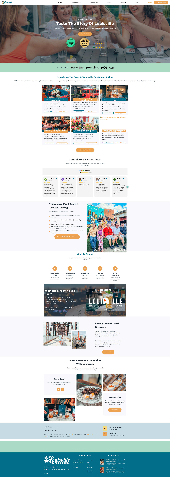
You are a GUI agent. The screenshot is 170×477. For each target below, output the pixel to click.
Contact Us (90, 460)
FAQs (109, 2)
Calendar (75, 467)
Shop (136, 2)
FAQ (88, 462)
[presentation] (102, 462)
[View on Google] (45, 179)
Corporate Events (78, 462)
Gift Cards (123, 2)
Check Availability (161, 2)
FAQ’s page (71, 434)
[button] (42, 187)
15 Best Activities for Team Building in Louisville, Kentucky (115, 468)
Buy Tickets (62, 111)
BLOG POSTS (113, 456)
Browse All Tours (77, 460)
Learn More (49, 111)
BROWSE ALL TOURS (85, 150)
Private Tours (76, 465)
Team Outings (94, 2)
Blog (88, 465)
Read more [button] (47, 195)
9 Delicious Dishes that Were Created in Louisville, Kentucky (116, 460)
